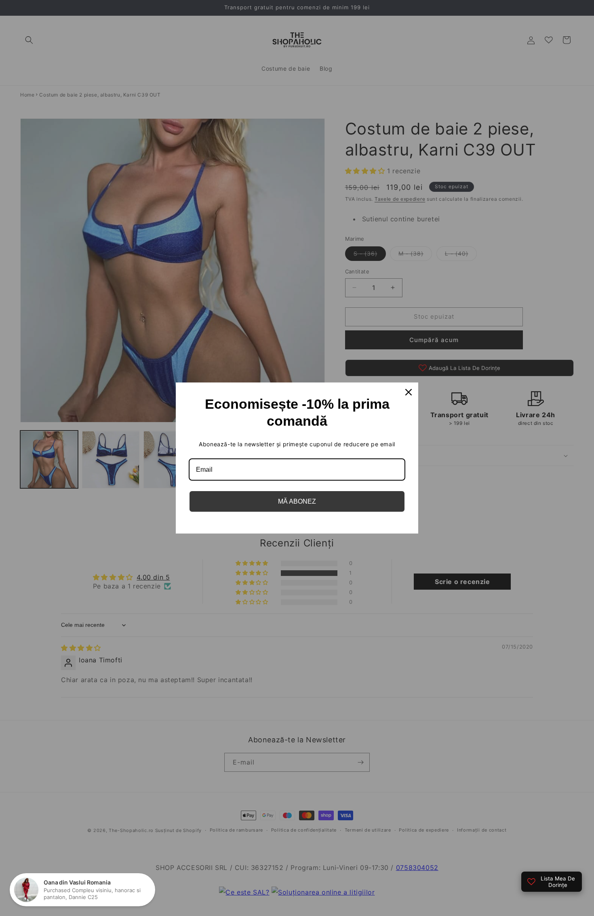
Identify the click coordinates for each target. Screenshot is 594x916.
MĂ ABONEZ (297, 501)
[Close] (408, 392)
